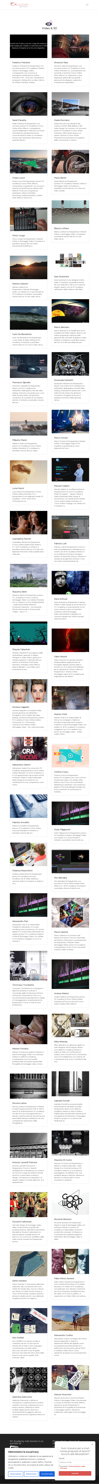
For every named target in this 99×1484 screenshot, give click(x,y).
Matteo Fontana (20, 1049)
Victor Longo (18, 235)
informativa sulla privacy (72, 1467)
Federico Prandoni (21, 62)
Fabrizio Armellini (20, 822)
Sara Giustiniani (61, 276)
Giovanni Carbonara (22, 1222)
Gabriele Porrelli (62, 1101)
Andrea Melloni (61, 993)
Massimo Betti (19, 592)
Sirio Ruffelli (18, 1338)
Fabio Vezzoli (60, 656)
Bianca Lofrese (61, 228)
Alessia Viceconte (62, 1394)
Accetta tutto (47, 1474)
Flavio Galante (61, 932)
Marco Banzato (61, 327)
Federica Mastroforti (22, 870)
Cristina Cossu (61, 772)
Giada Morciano (62, 120)
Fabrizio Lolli (60, 543)
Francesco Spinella (21, 382)
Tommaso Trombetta (23, 985)
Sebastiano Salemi (21, 765)
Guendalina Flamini (21, 539)
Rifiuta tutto (31, 1474)
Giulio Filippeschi (62, 829)
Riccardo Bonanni (62, 1219)
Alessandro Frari (20, 921)
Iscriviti (75, 1473)
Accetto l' (72, 1467)
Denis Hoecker (19, 1281)
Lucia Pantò (18, 488)
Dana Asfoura (60, 599)
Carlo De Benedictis (22, 334)
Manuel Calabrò (62, 486)
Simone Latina (19, 1103)
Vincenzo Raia (61, 62)
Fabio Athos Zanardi (64, 1278)
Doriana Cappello (20, 707)
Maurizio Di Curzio (63, 1160)
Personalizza (15, 1474)
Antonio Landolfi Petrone (24, 1162)
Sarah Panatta (19, 120)
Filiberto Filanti (19, 440)
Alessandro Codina (63, 1335)
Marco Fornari (61, 438)
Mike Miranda (60, 1042)
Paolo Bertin (60, 178)
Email (61, 1458)
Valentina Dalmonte (22, 1397)
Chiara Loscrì (18, 178)
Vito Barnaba (60, 878)
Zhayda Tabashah (21, 649)
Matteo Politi (60, 714)
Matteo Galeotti (20, 284)
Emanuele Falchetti (63, 380)
